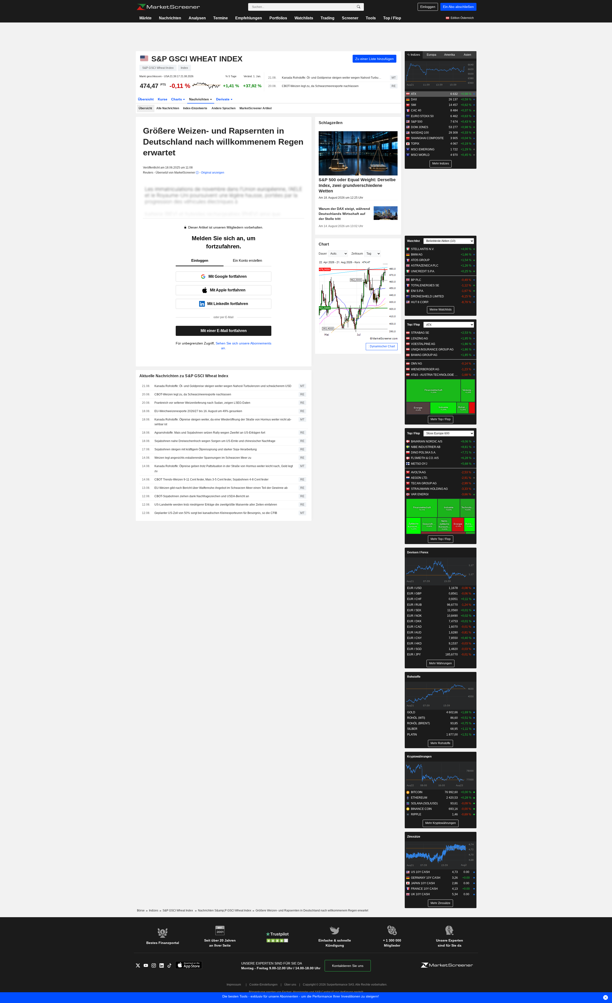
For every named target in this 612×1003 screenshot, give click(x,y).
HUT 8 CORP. (420, 302)
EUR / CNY (414, 638)
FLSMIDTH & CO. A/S (425, 458)
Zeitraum (357, 253)
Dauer (323, 253)
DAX (414, 99)
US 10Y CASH (420, 872)
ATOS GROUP (420, 260)
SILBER (412, 728)
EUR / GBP (414, 593)
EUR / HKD (414, 643)
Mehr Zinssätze (440, 903)
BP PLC (416, 280)
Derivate (223, 99)
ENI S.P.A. (417, 291)
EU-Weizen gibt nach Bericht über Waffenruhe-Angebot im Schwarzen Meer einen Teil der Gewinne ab (221, 488)
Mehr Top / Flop (441, 419)
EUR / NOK (414, 615)
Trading (327, 18)
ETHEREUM (419, 797)
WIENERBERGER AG (425, 369)
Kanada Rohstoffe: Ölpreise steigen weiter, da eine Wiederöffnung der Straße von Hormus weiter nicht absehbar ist (222, 422)
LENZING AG (419, 338)
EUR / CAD (414, 626)
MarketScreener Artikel (256, 108)
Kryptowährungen (419, 756)
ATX (413, 94)
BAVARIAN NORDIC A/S (426, 441)
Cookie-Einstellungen (263, 984)
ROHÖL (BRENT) (418, 723)
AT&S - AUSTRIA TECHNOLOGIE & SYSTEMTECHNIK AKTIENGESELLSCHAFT (435, 374)
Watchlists (304, 18)
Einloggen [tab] (199, 260)
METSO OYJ (419, 463)
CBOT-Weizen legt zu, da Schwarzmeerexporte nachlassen (320, 86)
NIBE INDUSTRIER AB (425, 447)
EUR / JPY (414, 654)
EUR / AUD (414, 632)
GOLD (411, 712)
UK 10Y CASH (420, 894)
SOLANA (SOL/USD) (424, 803)
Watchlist (413, 241)
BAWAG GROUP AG (424, 355)
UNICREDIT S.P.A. (423, 271)
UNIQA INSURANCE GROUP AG (432, 349)
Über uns (290, 984)
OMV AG (416, 363)
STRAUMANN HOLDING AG (429, 489)
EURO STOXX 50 (422, 116)
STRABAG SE (420, 332)
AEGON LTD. (419, 478)
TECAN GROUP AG (424, 483)
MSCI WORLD (420, 155)
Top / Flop (392, 18)
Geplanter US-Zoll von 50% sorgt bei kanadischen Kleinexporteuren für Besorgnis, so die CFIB (215, 513)
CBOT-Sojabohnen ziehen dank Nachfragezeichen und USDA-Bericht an (201, 496)
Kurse (162, 99)
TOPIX (415, 143)
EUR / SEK (414, 610)
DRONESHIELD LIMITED (427, 296)
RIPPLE (416, 814)
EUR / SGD (414, 649)
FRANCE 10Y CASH (424, 888)
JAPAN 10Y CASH (423, 883)
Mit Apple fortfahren (228, 290)
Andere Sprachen (223, 108)
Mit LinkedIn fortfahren (227, 304)
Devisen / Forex (417, 552)
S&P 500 (416, 121)
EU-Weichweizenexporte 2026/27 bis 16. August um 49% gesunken (198, 411)
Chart (324, 244)
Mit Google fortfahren (227, 276)
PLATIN (412, 734)
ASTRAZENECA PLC (424, 265)
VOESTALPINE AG (423, 344)
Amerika (449, 54)
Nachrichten (170, 18)
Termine (220, 18)
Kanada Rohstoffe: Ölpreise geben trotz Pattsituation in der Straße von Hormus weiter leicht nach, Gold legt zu (223, 468)
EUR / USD (414, 588)
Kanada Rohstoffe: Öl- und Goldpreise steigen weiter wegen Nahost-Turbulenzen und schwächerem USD (332, 77)
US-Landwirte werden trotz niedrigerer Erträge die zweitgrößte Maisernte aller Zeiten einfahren (215, 504)
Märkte (145, 18)
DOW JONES (419, 127)
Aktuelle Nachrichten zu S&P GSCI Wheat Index (184, 376)
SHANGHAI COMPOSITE (427, 138)
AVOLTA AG (418, 472)
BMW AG (416, 254)
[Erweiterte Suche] (358, 7)
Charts (177, 99)
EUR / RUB (414, 604)
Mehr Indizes (440, 163)
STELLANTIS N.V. (422, 249)
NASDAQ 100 (420, 132)
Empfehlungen (248, 18)
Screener (350, 18)
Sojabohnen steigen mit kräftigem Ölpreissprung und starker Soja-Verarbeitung (205, 449)
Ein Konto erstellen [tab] (247, 260)
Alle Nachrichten (167, 108)
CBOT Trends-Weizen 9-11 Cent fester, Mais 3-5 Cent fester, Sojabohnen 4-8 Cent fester (211, 479)
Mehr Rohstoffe (440, 743)
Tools (371, 18)
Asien (467, 54)
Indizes (415, 54)
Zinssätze (413, 836)
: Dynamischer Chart (381, 346)
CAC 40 (416, 110)
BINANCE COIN (421, 809)
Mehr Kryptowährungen (440, 823)
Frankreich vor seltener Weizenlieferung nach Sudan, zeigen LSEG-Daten (202, 402)
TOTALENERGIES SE (425, 285)
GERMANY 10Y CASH (425, 877)
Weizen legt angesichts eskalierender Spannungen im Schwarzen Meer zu (202, 457)
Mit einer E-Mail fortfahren (224, 331)
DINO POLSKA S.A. (423, 452)
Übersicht (146, 99)
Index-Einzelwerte (195, 108)
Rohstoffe (414, 676)
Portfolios (278, 18)
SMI (413, 105)
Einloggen (427, 7)
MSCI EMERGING (422, 149)
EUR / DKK (414, 621)
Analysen (197, 18)
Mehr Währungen (440, 663)
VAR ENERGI (419, 494)
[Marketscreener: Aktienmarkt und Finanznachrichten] (168, 7)
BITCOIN (416, 792)
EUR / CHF (414, 599)
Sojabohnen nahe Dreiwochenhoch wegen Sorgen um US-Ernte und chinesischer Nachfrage (214, 441)
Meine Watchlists (441, 309)
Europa (431, 54)
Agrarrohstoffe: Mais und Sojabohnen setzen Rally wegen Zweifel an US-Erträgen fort (209, 432)
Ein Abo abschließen (458, 7)
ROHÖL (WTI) (416, 718)
